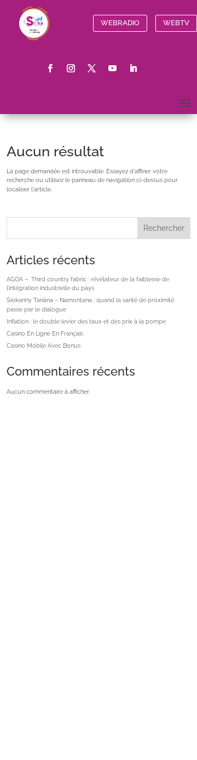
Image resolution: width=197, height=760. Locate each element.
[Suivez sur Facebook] (50, 68)
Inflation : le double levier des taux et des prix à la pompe (86, 321)
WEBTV (176, 23)
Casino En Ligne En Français (45, 333)
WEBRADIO (120, 23)
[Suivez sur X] (92, 68)
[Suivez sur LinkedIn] (133, 68)
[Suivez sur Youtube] (113, 68)
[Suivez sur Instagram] (71, 68)
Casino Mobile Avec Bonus (43, 345)
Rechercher (163, 228)
